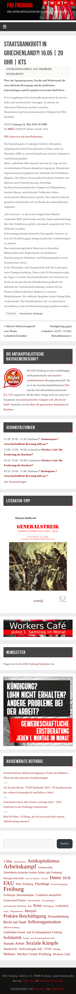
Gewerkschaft (34, 900)
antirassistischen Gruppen (34, 399)
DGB (67, 878)
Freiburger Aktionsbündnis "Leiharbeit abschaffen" (32, 895)
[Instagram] (59, 3)
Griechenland (25, 313)
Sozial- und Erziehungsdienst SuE (39, 938)
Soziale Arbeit (13, 943)
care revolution (32, 878)
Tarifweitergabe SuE (30, 948)
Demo (55, 877)
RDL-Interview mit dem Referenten (23, 136)
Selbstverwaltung (11, 927)
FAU (67, 385)
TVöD (47, 948)
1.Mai (7, 861)
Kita (30, 906)
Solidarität (15, 74)
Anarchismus (20, 861)
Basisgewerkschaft (13, 878)
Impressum (29, 980)
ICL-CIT (8, 394)
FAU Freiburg (20, 5)
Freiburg (13, 889)
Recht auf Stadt (14, 922)
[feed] (72, 3)
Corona (44, 878)
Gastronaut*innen (14, 900)
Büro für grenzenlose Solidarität (48, 404)
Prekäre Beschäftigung (24, 916)
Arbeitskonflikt (45, 867)
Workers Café (61, 954)
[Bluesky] (52, 3)
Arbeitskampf (19, 866)
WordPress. (57, 989)
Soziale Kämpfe (42, 943)
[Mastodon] (45, 3)
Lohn (6, 911)
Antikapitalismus (19, 69)
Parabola (40, 989)
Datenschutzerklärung (51, 980)
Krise (37, 905)
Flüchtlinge (42, 884)
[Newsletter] (65, 3)
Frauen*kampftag (59, 884)
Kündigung (48, 906)
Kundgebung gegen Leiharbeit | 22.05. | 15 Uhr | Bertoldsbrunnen (56, 331)
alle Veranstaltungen (15, 481)
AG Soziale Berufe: (14, 787)
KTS (11, 129)
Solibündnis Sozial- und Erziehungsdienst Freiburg (32, 932)
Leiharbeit (62, 905)
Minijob (30, 911)
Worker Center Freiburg (34, 954)
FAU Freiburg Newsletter (36, 664)
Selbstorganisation (44, 921)
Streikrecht (10, 948)
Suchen (7, 836)
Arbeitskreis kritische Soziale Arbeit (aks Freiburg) (32, 872)
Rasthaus (8, 409)
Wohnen (9, 954)
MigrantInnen (16, 911)
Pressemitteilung (58, 916)
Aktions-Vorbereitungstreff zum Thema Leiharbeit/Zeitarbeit (19, 331)
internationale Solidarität (14, 906)
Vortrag (56, 949)
